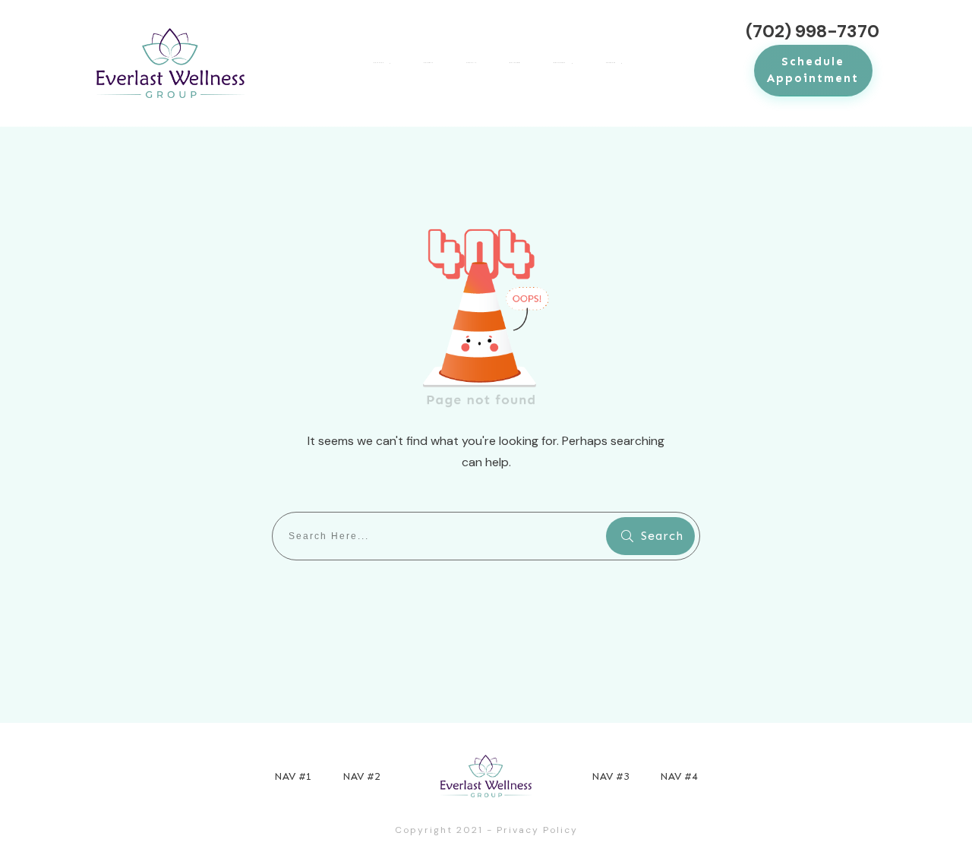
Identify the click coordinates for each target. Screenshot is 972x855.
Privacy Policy (537, 830)
